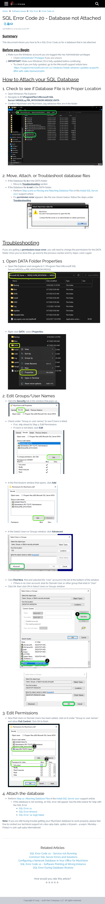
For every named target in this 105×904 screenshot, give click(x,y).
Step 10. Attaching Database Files (33, 798)
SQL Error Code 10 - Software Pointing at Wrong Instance (53, 864)
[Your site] (17, 2)
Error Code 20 (48, 11)
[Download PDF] (5, 24)
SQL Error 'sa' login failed (31, 815)
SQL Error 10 (25, 808)
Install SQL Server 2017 (68, 798)
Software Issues (19, 11)
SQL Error (34, 11)
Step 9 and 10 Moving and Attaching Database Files (48, 190)
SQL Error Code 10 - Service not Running (53, 853)
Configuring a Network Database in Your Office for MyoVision (53, 860)
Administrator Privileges (32, 58)
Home (5, 11)
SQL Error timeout (28, 811)
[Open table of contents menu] (6, 3)
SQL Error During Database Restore (53, 867)
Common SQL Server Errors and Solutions (53, 857)
